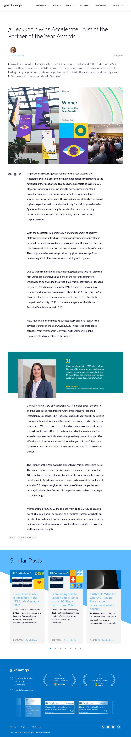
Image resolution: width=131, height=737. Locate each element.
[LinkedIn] (113, 727)
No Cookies (37, 727)
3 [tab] (60, 648)
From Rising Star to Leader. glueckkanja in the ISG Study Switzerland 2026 (65, 599)
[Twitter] (102, 727)
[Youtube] (108, 727)
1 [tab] (50, 648)
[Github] (119, 727)
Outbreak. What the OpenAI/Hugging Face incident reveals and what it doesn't (103, 601)
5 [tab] (70, 648)
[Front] (19, 670)
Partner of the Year (27, 538)
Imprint (24, 727)
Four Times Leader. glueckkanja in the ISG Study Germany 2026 (26, 599)
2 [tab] (55, 648)
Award (12, 538)
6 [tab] (75, 648)
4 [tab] (65, 648)
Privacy (13, 727)
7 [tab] (80, 648)
